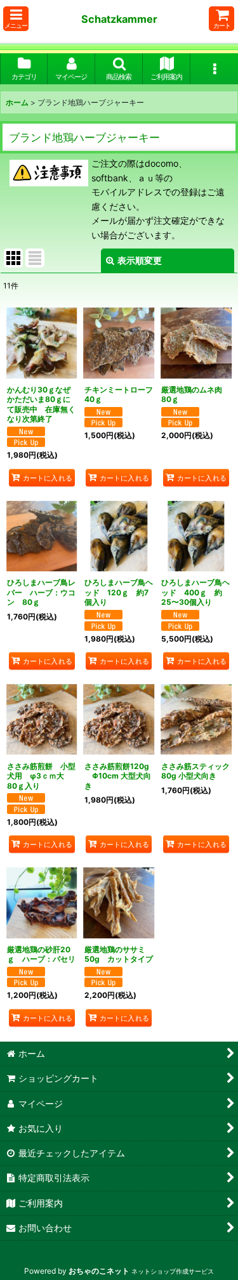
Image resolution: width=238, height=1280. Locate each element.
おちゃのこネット (99, 1271)
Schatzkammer (119, 19)
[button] (16, 18)
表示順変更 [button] (139, 260)
